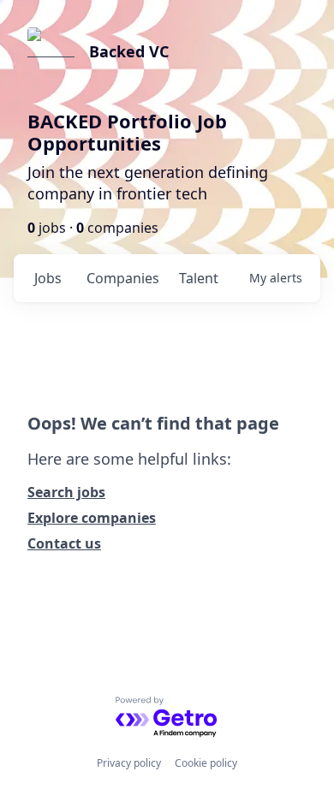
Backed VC (129, 51)
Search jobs (66, 492)
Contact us (64, 543)
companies (122, 278)
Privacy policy (129, 763)
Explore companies (91, 517)
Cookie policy (206, 763)
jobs (48, 278)
